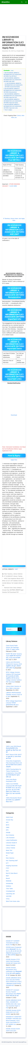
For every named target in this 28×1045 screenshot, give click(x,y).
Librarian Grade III (11, 842)
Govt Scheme (10, 835)
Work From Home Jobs (13, 901)
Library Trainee (10, 848)
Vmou (7, 898)
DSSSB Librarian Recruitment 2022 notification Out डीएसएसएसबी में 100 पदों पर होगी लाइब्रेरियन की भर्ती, (14, 971)
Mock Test (9, 850)
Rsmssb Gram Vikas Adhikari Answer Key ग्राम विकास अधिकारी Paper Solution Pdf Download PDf (13, 590)
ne (6, 855)
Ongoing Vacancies (11, 865)
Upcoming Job (10, 893)
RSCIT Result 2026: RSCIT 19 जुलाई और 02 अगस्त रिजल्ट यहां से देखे (14, 756)
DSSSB (8, 832)
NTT (7, 863)
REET (7, 876)
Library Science (17, 574)
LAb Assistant (10, 837)
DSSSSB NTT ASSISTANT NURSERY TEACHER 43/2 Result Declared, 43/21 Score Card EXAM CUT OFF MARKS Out (13, 1020)
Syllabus (8, 886)
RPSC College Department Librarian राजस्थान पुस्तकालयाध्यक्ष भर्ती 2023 (14, 703)
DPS (7, 830)
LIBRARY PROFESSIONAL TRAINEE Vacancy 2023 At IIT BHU (14, 694)
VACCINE (8, 896)
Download (14, 415)
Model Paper (10, 853)
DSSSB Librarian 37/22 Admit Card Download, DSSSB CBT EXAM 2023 (13, 961)
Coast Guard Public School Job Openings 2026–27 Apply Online (12, 647)
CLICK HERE (13, 186)
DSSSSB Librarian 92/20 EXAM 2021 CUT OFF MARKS (13, 1012)
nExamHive (5, 2)
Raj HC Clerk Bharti (11, 873)
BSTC (7, 825)
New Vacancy (8, 574)
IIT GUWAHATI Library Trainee (13, 576)
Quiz (7, 870)
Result (8, 878)
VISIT (16, 569)
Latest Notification (11, 840)
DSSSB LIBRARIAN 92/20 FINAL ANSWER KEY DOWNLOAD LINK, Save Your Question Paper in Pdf (13, 1004)
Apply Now (14, 460)
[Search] (20, 629)
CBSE (7, 827)
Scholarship (9, 883)
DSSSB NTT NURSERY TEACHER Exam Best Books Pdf (12, 942)
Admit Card (9, 817)
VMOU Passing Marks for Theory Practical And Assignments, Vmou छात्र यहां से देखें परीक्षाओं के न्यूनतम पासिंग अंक (13, 773)
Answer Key (9, 820)
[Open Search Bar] (22, 2)
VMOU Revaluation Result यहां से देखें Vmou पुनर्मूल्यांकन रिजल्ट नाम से (13, 799)
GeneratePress (22, 1042)
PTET (7, 868)
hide (12, 70)
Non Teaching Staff (12, 860)
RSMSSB (8, 881)
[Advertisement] (14, 21)
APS (7, 822)
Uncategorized (10, 891)
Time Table (9, 888)
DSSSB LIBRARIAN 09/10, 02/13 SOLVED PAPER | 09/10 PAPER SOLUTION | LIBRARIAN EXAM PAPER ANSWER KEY (14, 981)
